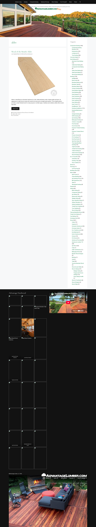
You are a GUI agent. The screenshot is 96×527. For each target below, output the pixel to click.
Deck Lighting (75, 100)
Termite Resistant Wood (78, 263)
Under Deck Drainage (77, 152)
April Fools (74, 174)
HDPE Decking (75, 115)
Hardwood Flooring (45, 2)
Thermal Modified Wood (76, 212)
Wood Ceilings (55, 2)
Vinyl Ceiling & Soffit (78, 276)
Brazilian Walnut (76, 86)
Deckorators (75, 51)
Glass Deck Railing (76, 70)
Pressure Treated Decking (78, 127)
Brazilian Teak (75, 84)
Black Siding (75, 190)
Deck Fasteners (75, 96)
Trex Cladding (75, 208)
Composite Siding (76, 192)
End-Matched (75, 232)
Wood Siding (75, 210)
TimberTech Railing (75, 214)
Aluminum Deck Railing (77, 61)
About (60, 483)
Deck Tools (74, 104)
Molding (74, 257)
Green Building (75, 176)
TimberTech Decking (77, 148)
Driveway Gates (76, 228)
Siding (71, 188)
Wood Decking (75, 154)
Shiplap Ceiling (77, 271)
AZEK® (73, 78)
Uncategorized (73, 218)
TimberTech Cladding (77, 206)
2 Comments (15, 115)
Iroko (73, 247)
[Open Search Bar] (80, 2)
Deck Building (75, 92)
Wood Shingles (75, 282)
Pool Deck (74, 123)
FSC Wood (74, 238)
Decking (25, 2)
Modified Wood (74, 170)
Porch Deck (74, 125)
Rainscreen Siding (76, 196)
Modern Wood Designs (77, 253)
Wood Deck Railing (76, 74)
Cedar (73, 222)
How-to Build (75, 162)
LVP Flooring (75, 168)
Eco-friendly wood (76, 230)
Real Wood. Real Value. (67, 483)
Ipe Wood (74, 245)
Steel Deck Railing (76, 72)
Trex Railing (73, 216)
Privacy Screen (75, 135)
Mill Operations (75, 180)
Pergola (72, 186)
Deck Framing (75, 98)
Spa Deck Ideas (75, 141)
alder (14, 114)
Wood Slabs (75, 284)
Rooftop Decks (75, 139)
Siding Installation (76, 204)
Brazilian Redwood (76, 82)
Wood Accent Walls (77, 267)
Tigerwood (74, 146)
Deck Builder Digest (76, 90)
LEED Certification (76, 249)
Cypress (74, 224)
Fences (73, 236)
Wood (75, 2)
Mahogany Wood (76, 251)
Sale (73, 182)
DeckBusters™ (75, 106)
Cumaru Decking (76, 88)
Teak (73, 261)
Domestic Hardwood (17, 112)
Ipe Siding (74, 194)
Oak (73, 259)
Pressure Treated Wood (78, 131)
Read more (15, 108)
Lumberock (74, 53)
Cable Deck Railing (76, 64)
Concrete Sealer (74, 57)
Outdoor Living (18, 2)
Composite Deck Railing (78, 66)
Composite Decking (34, 2)
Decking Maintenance (77, 110)
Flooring (72, 166)
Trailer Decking (75, 150)
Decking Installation (77, 108)
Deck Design (75, 94)
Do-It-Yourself (63, 2)
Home (56, 483)
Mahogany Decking (76, 119)
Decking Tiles (75, 160)
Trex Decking (75, 55)
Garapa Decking (76, 114)
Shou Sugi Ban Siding (77, 200)
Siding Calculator (76, 202)
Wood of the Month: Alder (21, 51)
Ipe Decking (75, 118)
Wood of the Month (29, 112)
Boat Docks (75, 80)
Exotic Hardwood (76, 234)
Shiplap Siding (75, 198)
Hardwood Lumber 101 (77, 242)
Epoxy (71, 164)
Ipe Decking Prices (76, 178)
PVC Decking (75, 137)
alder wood (17, 114)
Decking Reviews (83, 483)
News (70, 2)
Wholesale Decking (76, 184)
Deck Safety (75, 102)
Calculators (75, 158)
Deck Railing (73, 59)
